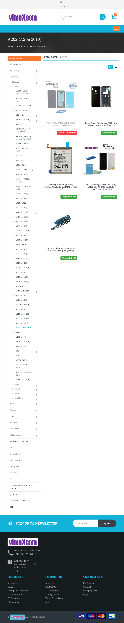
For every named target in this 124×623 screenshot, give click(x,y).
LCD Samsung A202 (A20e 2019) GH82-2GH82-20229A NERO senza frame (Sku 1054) (101, 187)
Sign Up (107, 523)
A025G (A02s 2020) (24, 360)
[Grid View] (110, 67)
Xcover (15, 82)
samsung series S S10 (19, 441)
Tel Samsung (16, 435)
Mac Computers (15, 594)
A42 (17, 351)
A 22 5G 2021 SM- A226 (23, 366)
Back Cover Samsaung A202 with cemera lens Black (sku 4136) (101, 124)
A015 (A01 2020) (23, 379)
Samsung (14, 77)
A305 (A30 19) (22, 240)
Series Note (17, 398)
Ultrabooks (13, 602)
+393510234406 (25, 554)
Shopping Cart (90, 590)
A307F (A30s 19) (23, 305)
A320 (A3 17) (21, 295)
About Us (49, 583)
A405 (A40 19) (22, 281)
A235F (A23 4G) (22, 143)
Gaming (11, 587)
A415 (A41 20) (22, 277)
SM (11, 507)
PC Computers (15, 598)
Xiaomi (13, 410)
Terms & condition (54, 598)
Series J (15, 384)
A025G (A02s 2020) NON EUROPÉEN (24, 92)
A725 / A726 (21, 203)
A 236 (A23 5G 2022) (22, 149)
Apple (12, 403)
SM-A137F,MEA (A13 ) (23, 180)
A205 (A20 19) (22, 323)
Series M (16, 389)
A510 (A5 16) (21, 263)
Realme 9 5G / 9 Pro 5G (20, 501)
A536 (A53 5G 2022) (24, 169)
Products (21, 46)
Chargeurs (15, 466)
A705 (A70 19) (22, 221)
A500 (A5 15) (21, 272)
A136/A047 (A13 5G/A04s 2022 (23, 130)
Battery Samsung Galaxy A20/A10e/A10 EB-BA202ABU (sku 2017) (61, 187)
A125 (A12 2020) (23, 119)
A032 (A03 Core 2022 (22, 99)
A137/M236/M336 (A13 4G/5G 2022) (23, 137)
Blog (47, 602)
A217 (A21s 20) (22, 314)
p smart (13, 494)
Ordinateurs (15, 454)
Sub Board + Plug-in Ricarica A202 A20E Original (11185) (60, 249)
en (61, 2)
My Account (89, 583)
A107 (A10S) (21, 337)
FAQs (85, 594)
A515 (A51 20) (22, 258)
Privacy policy (52, 594)
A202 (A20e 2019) (37, 46)
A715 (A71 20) (22, 212)
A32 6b (19, 156)
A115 (18, 332)
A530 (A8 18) (21, 249)
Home (10, 46)
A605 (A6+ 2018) (23, 231)
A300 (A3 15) (21, 309)
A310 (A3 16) (21, 300)
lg (11, 479)
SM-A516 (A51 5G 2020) (23, 187)
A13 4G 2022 (21, 124)
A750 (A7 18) (21, 198)
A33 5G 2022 (21, 160)
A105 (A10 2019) (23, 341)
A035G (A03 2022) (23, 106)
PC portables (16, 460)
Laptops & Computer (18, 590)
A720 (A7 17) (21, 207)
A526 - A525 (21, 244)
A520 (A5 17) (21, 254)
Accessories (13, 583)
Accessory (15, 70)
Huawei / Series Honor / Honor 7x (20, 486)
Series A (16, 86)
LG (11, 447)
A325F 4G (20, 286)
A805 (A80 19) (22, 194)
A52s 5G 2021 (22, 165)
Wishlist (87, 587)
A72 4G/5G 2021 (23, 346)
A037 (18, 355)
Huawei (13, 422)
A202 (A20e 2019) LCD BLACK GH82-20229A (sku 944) (61, 124)
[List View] (116, 67)
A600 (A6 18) (21, 235)
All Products (15, 64)
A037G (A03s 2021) (24, 110)
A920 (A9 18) (21, 174)
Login (62, 7)
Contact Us (50, 587)
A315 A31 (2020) (23, 291)
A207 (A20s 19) (22, 318)
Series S (15, 393)
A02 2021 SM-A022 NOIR (24, 373)
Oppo (12, 416)
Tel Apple (14, 429)
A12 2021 (20, 115)
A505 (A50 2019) (23, 268)
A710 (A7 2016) (22, 217)
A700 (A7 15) (21, 226)
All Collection (52, 590)
